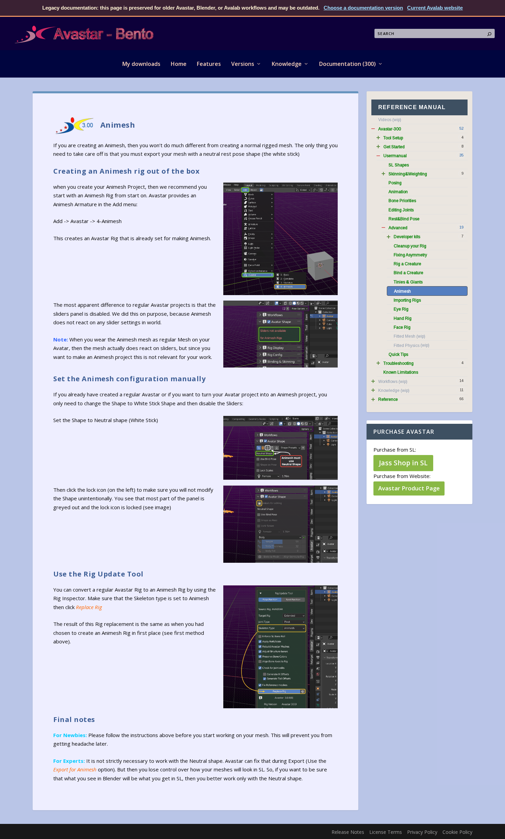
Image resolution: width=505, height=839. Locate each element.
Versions (242, 64)
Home (179, 64)
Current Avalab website (435, 8)
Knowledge (287, 64)
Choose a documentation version (363, 8)
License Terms (385, 832)
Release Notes (348, 832)
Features (209, 64)
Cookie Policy (457, 832)
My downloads (141, 64)
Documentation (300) (347, 64)
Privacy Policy (422, 832)
